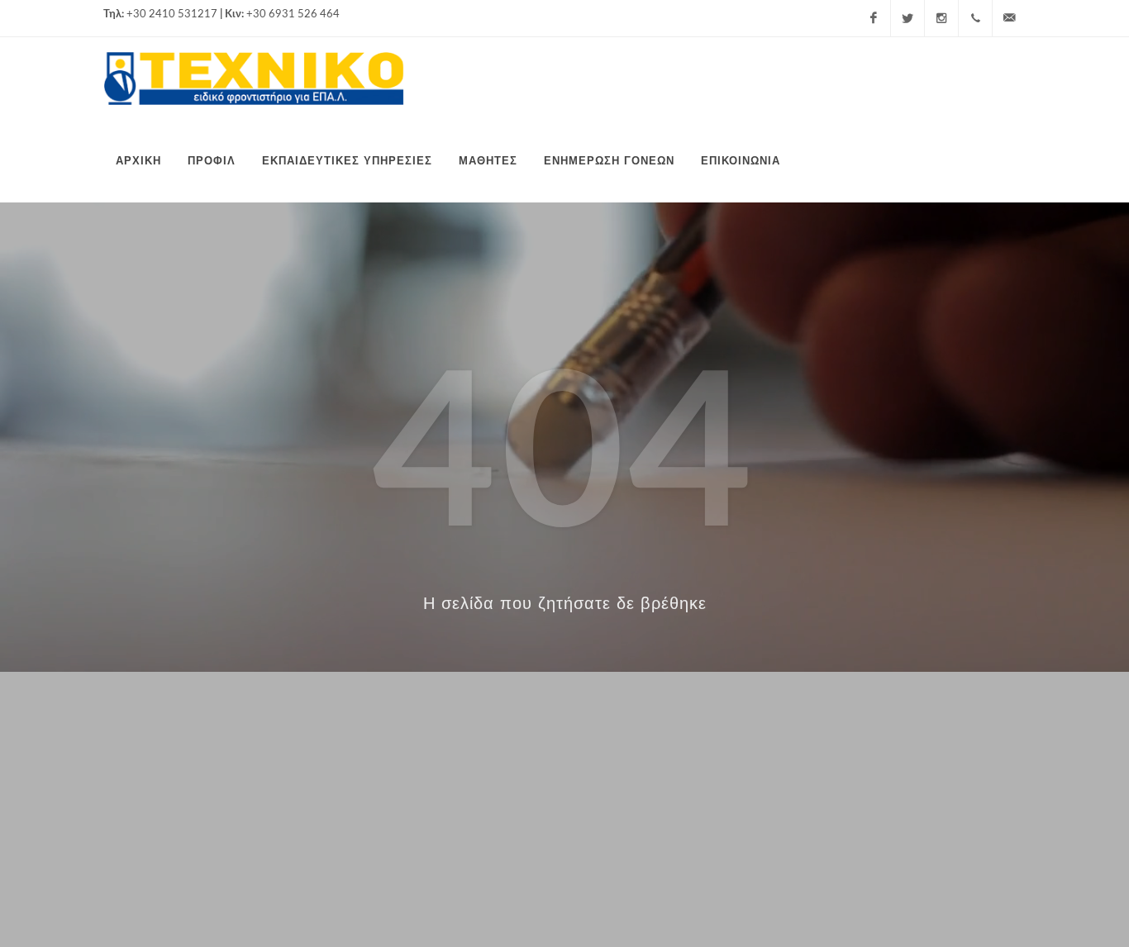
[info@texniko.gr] (1009, 18)
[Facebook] (873, 18)
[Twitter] (907, 18)
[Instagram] (941, 18)
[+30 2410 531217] (975, 18)
